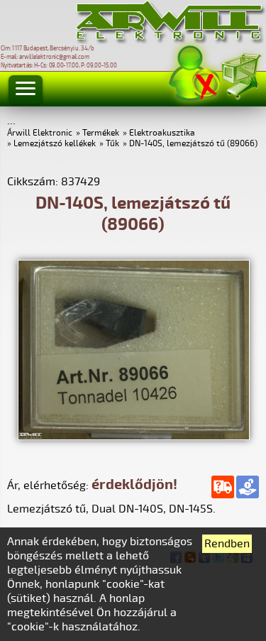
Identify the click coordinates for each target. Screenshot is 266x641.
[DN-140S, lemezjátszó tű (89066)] (134, 436)
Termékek (100, 133)
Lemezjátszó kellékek (54, 143)
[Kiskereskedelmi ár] (247, 487)
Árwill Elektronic (39, 133)
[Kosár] (240, 74)
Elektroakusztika (162, 133)
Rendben (227, 544)
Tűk (112, 143)
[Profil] (194, 73)
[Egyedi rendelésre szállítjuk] (222, 487)
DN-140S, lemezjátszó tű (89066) (193, 143)
